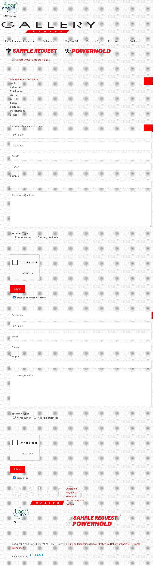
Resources (71, 496)
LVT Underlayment (75, 500)
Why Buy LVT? (73, 492)
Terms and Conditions (78, 544)
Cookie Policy (98, 544)
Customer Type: (19, 233)
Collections (71, 488)
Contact (70, 504)
